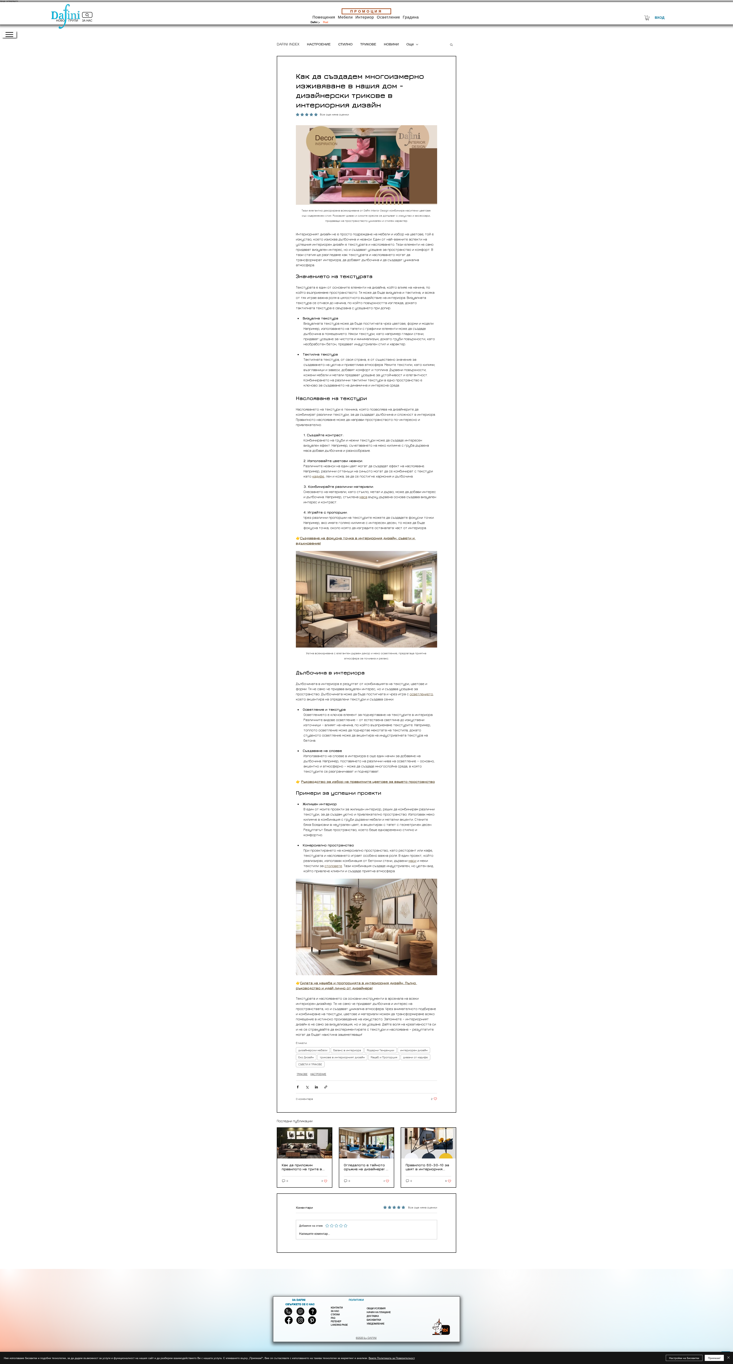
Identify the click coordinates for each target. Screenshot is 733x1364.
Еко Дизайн (306, 1057)
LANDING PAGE (339, 1325)
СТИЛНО (345, 44)
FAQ (333, 1318)
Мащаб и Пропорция (384, 1057)
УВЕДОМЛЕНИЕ (375, 1323)
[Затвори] (728, 1358)
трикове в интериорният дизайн (342, 1057)
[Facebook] (289, 1320)
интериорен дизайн (414, 1050)
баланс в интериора (347, 1050)
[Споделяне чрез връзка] (326, 1087)
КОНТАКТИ (337, 1307)
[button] (324, 17)
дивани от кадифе (415, 1057)
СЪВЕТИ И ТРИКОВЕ (310, 1064)
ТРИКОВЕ (368, 44)
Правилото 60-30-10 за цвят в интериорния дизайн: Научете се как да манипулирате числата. (427, 1167)
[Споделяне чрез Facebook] (297, 1087)
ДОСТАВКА (373, 1316)
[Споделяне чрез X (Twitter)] (307, 1087)
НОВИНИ (391, 44)
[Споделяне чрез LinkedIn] (316, 1087)
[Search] (87, 15)
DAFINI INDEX (288, 44)
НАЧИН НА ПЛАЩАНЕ (379, 1312)
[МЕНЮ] (9, 34)
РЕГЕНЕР (336, 1321)
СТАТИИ (335, 1314)
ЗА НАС (335, 1311)
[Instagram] (300, 1320)
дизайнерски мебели (312, 1050)
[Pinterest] (312, 1320)
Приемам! (714, 1358)
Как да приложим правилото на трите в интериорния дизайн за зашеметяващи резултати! (303, 1167)
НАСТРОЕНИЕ (319, 44)
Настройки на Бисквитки (684, 1358)
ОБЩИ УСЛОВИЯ (376, 1308)
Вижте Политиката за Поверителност (392, 1358)
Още (410, 44)
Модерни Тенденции (380, 1050)
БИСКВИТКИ (374, 1320)
